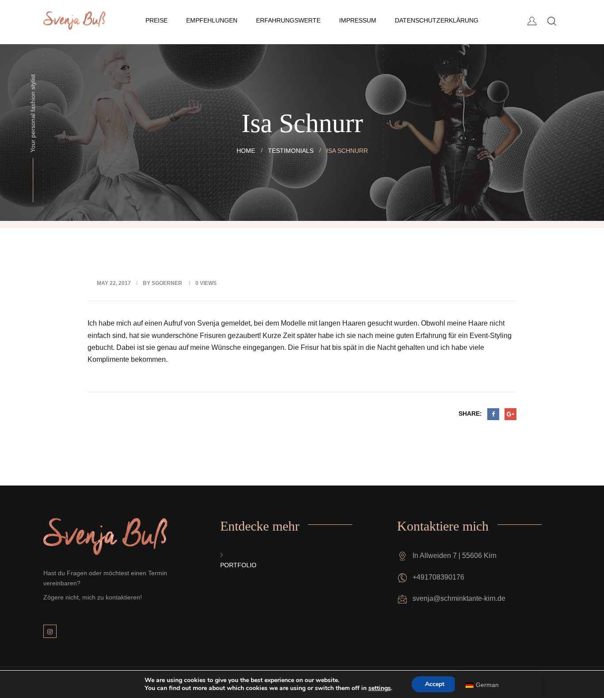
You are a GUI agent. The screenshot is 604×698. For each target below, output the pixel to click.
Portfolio (238, 565)
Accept (434, 684)
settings (379, 688)
